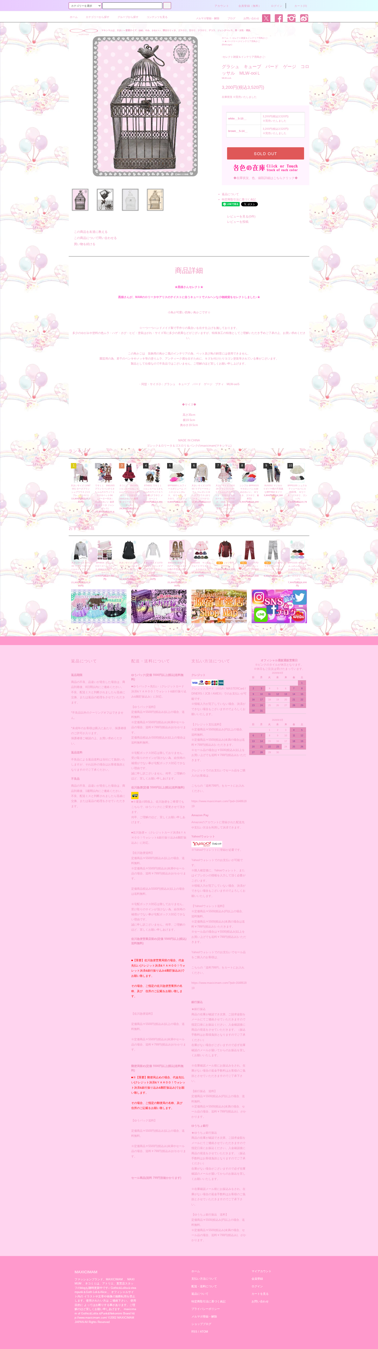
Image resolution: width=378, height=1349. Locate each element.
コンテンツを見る (157, 17)
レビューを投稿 (237, 221)
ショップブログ (201, 1324)
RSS (194, 1331)
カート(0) (300, 5)
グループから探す (127, 17)
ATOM (204, 1331)
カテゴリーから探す (97, 17)
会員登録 (257, 1278)
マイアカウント (261, 1271)
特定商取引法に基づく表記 (239, 199)
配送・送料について (204, 1286)
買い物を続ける (84, 244)
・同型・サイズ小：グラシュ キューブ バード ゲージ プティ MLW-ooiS (189, 384)
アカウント (222, 5)
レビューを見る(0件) (241, 216)
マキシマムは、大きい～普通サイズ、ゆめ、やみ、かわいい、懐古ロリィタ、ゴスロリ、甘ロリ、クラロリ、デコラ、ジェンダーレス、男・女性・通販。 (177, 30)
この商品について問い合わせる (95, 238)
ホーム (74, 17)
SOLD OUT (265, 153)
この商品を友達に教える (91, 231)
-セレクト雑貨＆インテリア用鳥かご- (250, 38)
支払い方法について (204, 1278)
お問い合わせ (251, 18)
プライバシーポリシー (205, 1308)
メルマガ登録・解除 (207, 18)
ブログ (231, 18)
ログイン (277, 5)
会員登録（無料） (250, 5)
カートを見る (260, 1293)
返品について (230, 194)
